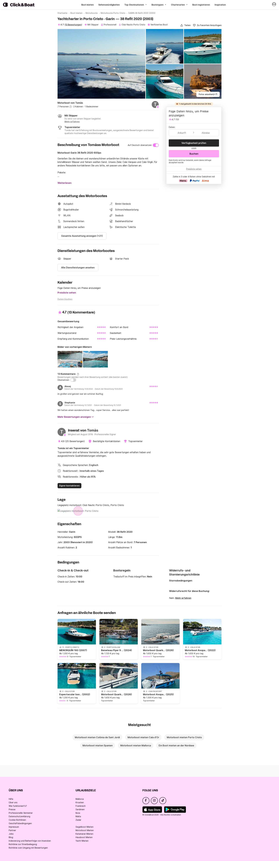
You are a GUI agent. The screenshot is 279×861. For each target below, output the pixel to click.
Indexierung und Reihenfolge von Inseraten (30, 841)
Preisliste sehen (67, 292)
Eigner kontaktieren (69, 485)
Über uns (13, 802)
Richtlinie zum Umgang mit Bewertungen (28, 847)
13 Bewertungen (73, 24)
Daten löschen (65, 299)
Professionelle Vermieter (21, 813)
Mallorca (80, 799)
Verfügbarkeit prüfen (193, 143)
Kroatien (80, 802)
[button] (185, 25)
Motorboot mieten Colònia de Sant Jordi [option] (97, 737)
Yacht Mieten (82, 841)
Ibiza (78, 813)
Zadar (78, 820)
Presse (12, 809)
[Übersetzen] (73, 380)
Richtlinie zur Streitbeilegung (23, 844)
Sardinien (80, 809)
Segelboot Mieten (84, 827)
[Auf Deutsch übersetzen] (156, 145)
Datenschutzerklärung (19, 816)
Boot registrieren (201, 4)
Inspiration (220, 4)
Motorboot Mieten (85, 830)
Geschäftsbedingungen (20, 823)
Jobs (11, 834)
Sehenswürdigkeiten (109, 4)
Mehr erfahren (183, 598)
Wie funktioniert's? (18, 806)
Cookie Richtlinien (17, 820)
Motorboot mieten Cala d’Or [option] (143, 737)
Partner (12, 830)
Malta (78, 816)
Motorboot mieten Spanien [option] (98, 745)
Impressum (14, 827)
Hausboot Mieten (84, 837)
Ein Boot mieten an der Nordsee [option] (176, 745)
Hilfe (11, 799)
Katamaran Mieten (84, 834)
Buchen (193, 153)
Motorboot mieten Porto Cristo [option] (184, 737)
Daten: (172, 127)
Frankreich (81, 806)
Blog (11, 837)
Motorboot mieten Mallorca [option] (135, 745)
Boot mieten (87, 4)
